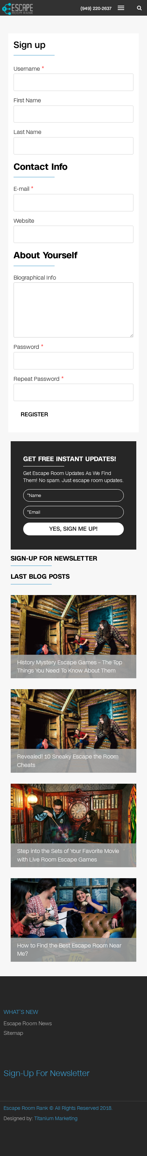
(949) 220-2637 (96, 8)
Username (29, 69)
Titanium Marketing (55, 1118)
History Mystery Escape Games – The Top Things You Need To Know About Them (69, 666)
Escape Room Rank (26, 1108)
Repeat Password (39, 379)
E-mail (23, 189)
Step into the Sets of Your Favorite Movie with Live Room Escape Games (68, 855)
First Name (27, 100)
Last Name (27, 132)
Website (24, 221)
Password (28, 347)
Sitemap (13, 1033)
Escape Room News (28, 1023)
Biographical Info (35, 278)
